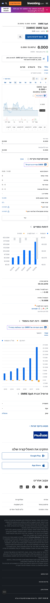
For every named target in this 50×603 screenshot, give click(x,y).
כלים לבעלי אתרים (16, 509)
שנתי (46, 333)
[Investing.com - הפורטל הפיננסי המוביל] (36, 3)
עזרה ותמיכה (43, 509)
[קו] (42, 78)
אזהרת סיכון (44, 589)
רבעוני (39, 333)
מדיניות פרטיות (43, 582)
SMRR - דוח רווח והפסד (35, 321)
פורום (22, 67)
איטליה (4, 413)
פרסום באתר (43, 504)
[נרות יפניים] (45, 78)
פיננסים (31, 67)
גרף (39, 67)
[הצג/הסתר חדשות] (33, 78)
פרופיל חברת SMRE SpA (34, 393)
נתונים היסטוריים (36, 73)
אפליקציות (19, 499)
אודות (46, 499)
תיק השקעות (18, 504)
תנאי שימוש (44, 574)
